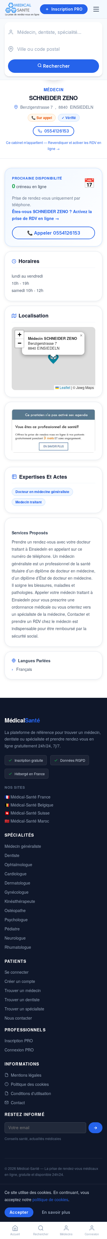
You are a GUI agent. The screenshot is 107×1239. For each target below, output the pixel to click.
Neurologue (15, 938)
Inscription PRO (66, 9)
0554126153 (56, 130)
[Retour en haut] (96, 1215)
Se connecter (17, 972)
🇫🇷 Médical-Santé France (28, 797)
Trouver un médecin (23, 990)
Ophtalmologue (18, 864)
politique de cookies (50, 1199)
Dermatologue (17, 883)
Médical (22, 720)
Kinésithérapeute (20, 901)
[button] (53, 358)
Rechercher (56, 66)
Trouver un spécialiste (24, 1009)
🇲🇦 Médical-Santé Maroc (27, 821)
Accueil (15, 1234)
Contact (18, 1102)
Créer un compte (20, 981)
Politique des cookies (30, 1084)
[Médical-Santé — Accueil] (22, 9)
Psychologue (16, 919)
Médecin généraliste (23, 846)
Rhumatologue (18, 947)
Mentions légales (26, 1075)
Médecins (66, 1234)
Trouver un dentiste (22, 999)
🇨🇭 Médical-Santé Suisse (27, 813)
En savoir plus (56, 1212)
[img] (53, 358)
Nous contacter (18, 1018)
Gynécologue (17, 892)
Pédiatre (12, 929)
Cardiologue (16, 873)
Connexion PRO (19, 1050)
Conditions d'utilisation (31, 1093)
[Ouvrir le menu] (96, 9)
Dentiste (12, 855)
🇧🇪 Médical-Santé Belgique (29, 805)
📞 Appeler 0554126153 (53, 233)
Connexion (92, 1234)
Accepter (19, 1212)
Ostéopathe (15, 910)
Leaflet (64, 387)
